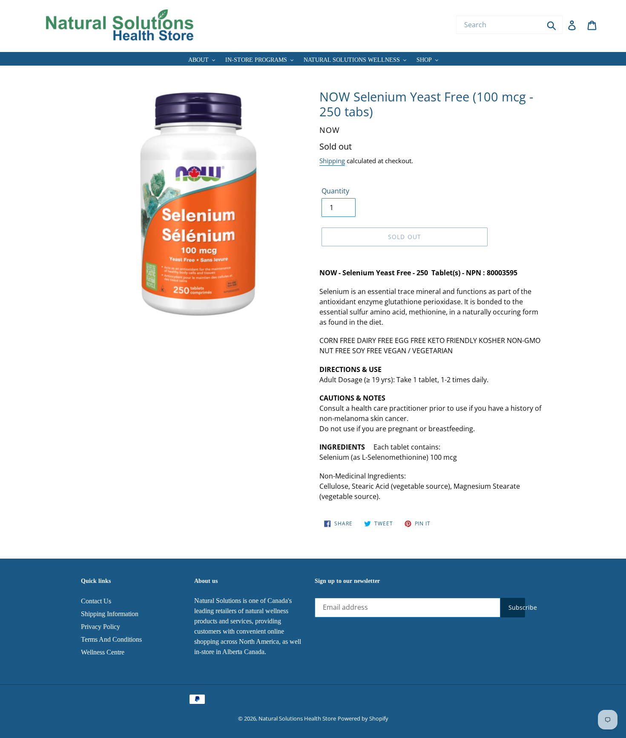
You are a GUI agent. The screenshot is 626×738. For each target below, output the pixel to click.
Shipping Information (109, 613)
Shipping (332, 160)
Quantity (335, 191)
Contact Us (96, 601)
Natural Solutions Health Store (297, 718)
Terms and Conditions (111, 639)
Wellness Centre (102, 652)
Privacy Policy (100, 626)
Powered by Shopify (363, 718)
